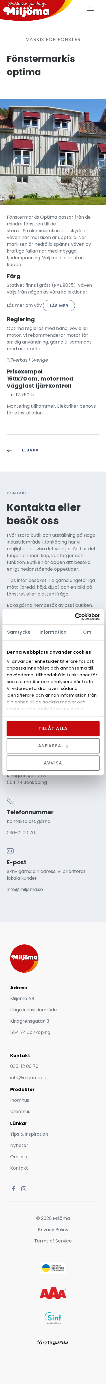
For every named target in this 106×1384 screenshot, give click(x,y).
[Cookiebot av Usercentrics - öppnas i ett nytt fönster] (75, 616)
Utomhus (20, 1111)
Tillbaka (28, 450)
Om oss (18, 1156)
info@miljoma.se (25, 889)
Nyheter (19, 1145)
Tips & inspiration (29, 1134)
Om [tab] (87, 632)
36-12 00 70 (22, 832)
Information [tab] (53, 632)
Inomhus (19, 1100)
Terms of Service (53, 1241)
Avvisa (53, 763)
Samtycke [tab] (19, 632)
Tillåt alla (53, 728)
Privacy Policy (53, 1229)
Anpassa (50, 746)
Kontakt (19, 1168)
